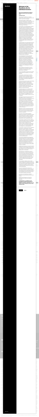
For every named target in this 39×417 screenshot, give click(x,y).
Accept (21, 190)
